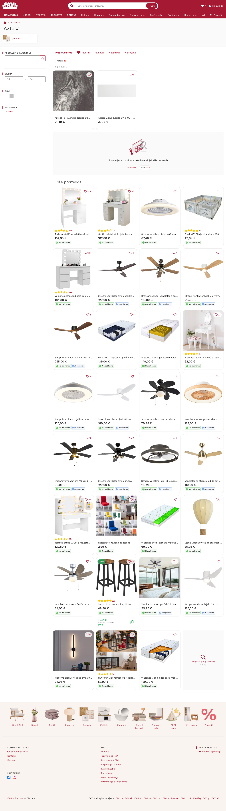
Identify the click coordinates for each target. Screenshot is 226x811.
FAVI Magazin (108, 769)
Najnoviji (99, 52)
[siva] (12, 96)
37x (113, 230)
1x (113, 674)
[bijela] (7, 96)
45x (70, 539)
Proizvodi (15, 22)
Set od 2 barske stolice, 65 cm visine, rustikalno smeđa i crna (131, 604)
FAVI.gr (207, 798)
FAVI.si (215, 798)
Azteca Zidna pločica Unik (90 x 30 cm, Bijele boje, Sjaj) (128, 117)
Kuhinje (104, 725)
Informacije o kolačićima (114, 781)
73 (219, 314)
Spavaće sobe (156, 726)
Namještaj (17, 725)
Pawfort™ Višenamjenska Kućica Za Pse (119, 677)
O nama (105, 751)
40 (132, 561)
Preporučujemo (63, 52)
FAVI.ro (147, 798)
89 (89, 253)
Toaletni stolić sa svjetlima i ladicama (75, 234)
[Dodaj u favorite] (89, 74)
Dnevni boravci (139, 726)
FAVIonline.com (15, 798)
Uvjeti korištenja (109, 777)
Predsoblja (191, 725)
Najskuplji (130, 52)
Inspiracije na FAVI (111, 764)
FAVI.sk (129, 798)
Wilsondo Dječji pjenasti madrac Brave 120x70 (166, 542)
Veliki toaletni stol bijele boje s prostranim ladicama (83, 296)
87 (132, 191)
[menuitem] (11, 15)
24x (70, 292)
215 (89, 191)
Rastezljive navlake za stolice (114, 542)
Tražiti (152, 6)
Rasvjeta (69, 725)
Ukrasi (34, 725)
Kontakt (11, 756)
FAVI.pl (138, 798)
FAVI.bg (197, 798)
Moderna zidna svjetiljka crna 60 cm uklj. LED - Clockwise (86, 677)
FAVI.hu (157, 798)
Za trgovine (107, 773)
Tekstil (52, 725)
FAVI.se (175, 798)
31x (200, 354)
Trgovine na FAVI (109, 756)
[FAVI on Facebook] (8, 777)
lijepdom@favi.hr (19, 751)
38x (70, 230)
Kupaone (121, 725)
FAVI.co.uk (186, 798)
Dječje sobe (174, 726)
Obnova (9, 111)
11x (113, 601)
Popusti (209, 725)
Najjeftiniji (114, 52)
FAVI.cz (120, 798)
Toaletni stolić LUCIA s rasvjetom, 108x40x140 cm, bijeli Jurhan (89, 542)
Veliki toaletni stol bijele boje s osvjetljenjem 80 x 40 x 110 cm (132, 234)
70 (89, 499)
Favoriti (85, 52)
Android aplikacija (211, 751)
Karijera (11, 760)
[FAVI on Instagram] (14, 777)
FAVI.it (166, 798)
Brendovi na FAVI (110, 760)
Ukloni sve (132, 167)
